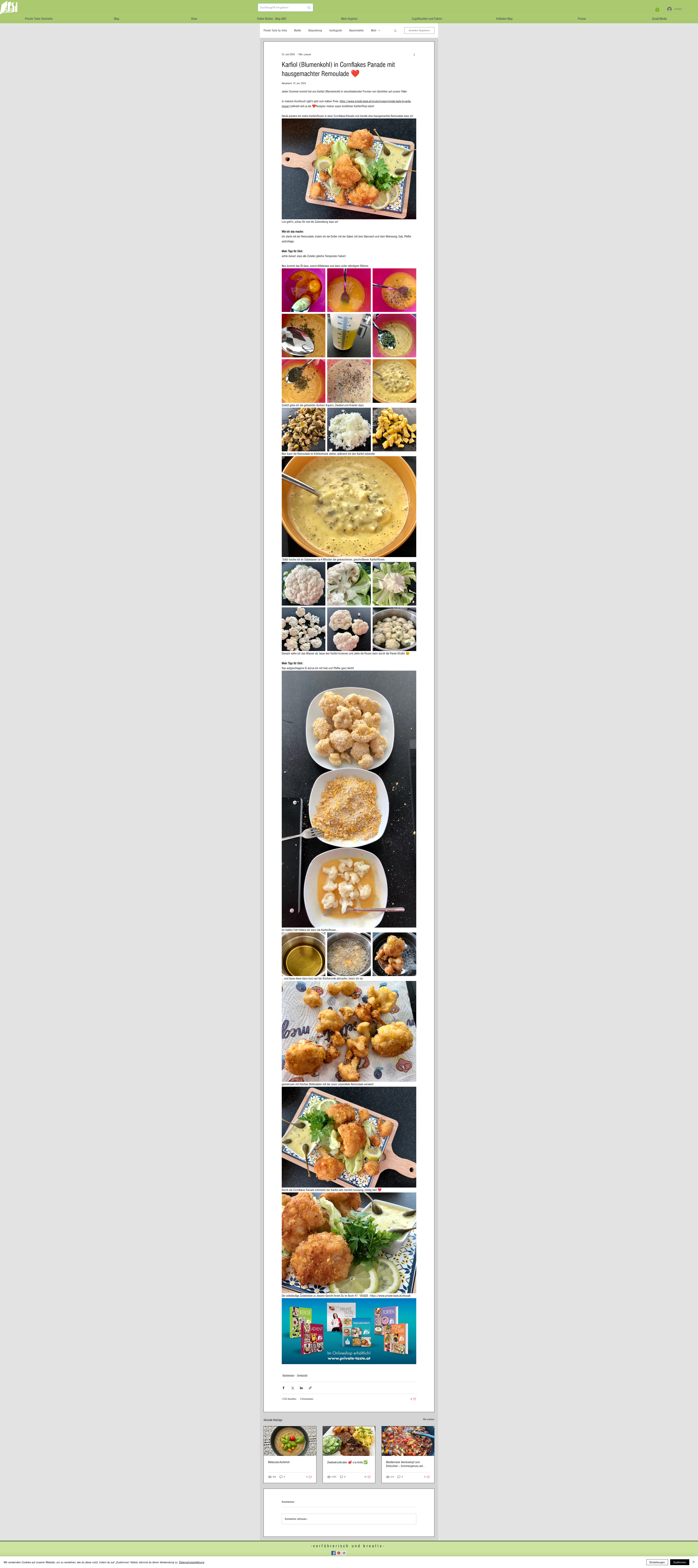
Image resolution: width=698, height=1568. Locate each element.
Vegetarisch (302, 1375)
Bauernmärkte (356, 30)
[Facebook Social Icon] (333, 1553)
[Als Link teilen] (310, 1388)
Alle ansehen (428, 1419)
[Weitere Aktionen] (414, 55)
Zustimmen (679, 1562)
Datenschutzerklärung (191, 1562)
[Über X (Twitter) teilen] (292, 1388)
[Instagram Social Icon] (344, 1553)
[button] (657, 9)
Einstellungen (657, 1562)
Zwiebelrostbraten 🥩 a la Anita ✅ (347, 1462)
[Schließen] (693, 1562)
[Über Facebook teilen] (283, 1388)
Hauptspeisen (288, 1375)
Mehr (373, 30)
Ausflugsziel (335, 30)
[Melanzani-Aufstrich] (290, 1441)
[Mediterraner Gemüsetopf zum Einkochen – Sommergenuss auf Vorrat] (408, 1441)
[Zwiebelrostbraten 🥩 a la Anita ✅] (349, 1441)
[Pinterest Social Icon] (339, 1553)
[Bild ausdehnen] (303, 290)
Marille (297, 30)
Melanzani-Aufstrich (279, 1462)
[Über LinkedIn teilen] (301, 1388)
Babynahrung (315, 30)
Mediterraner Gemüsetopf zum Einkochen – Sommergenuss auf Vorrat (404, 1464)
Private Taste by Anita (275, 30)
